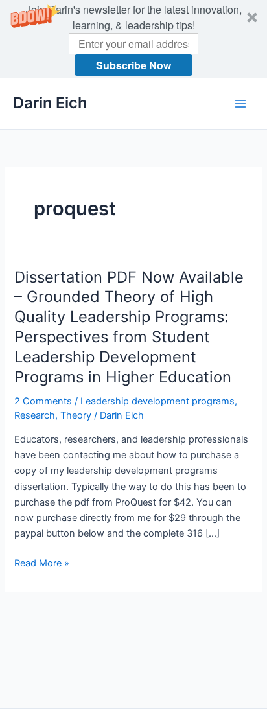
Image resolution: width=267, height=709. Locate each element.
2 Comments (43, 401)
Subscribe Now (133, 65)
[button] (133, 39)
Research (34, 415)
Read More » (41, 564)
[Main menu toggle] (240, 103)
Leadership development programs (157, 401)
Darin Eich (50, 102)
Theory (75, 415)
